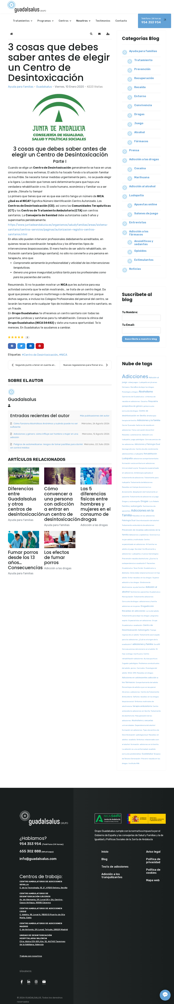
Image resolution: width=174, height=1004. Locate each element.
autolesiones (136, 435)
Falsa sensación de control (143, 430)
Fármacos (141, 141)
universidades (128, 725)
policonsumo (148, 406)
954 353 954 (151, 20)
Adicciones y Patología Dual (147, 444)
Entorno (140, 96)
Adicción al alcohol (142, 186)
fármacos (126, 387)
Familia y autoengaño (132, 506)
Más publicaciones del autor (94, 415)
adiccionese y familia (148, 601)
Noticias (135, 268)
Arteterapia (151, 416)
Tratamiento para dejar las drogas (136, 616)
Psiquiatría (153, 401)
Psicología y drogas (130, 392)
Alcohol (139, 132)
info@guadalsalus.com (38, 859)
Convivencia (143, 105)
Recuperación (144, 78)
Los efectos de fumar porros (56, 557)
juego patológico (137, 440)
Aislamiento (127, 492)
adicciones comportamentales (146, 459)
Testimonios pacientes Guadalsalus (145, 592)
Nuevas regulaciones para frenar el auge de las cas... (87, 365)
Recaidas (126, 435)
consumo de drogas (130, 411)
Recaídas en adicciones (133, 611)
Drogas (139, 114)
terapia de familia (129, 420)
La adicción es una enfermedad (135, 749)
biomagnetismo (128, 449)
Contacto (121, 20)
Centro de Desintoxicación (41, 354)
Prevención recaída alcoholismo (135, 559)
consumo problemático (131, 754)
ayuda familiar (139, 587)
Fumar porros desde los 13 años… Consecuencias (25, 560)
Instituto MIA (133, 763)
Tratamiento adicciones (143, 597)
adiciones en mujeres (131, 606)
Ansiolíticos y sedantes (143, 243)
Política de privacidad (153, 861)
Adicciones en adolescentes (134, 678)
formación (135, 744)
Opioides (140, 250)
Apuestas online (145, 204)
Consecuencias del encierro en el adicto (138, 649)
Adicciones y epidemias (139, 535)
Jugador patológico (130, 663)
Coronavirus (155, 535)
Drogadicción (147, 606)
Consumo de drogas (130, 601)
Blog (104, 859)
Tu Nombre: (130, 312)
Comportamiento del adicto (147, 682)
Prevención (142, 69)
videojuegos (133, 382)
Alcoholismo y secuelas (142, 720)
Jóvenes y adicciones (131, 692)
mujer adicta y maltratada (132, 540)
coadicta (132, 740)
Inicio (104, 851)
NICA (64, 354)
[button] (91, 34)
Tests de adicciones (114, 866)
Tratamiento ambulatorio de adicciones (138, 525)
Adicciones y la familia (148, 420)
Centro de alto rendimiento (147, 449)
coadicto (152, 749)
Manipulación (127, 597)
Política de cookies (153, 871)
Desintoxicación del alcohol (147, 521)
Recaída (140, 87)
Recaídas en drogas (145, 673)
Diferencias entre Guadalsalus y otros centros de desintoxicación (26, 501)
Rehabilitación (150, 454)
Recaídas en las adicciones (143, 516)
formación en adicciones (132, 730)
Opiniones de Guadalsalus (133, 397)
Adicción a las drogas (94, 525)
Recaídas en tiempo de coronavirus (136, 487)
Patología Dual (129, 520)
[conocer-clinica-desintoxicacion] (60, 117)
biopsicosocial (128, 702)
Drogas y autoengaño (131, 501)
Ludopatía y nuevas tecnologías (145, 554)
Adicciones (135, 376)
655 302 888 (30, 851)
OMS (134, 673)
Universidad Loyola (130, 468)
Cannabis (141, 668)
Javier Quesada (128, 425)
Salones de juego (146, 213)
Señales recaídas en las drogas (146, 697)
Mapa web (153, 880)
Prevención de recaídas (133, 530)
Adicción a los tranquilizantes (111, 876)
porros (133, 668)
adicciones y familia (142, 644)
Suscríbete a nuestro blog (141, 339)
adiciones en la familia (149, 744)
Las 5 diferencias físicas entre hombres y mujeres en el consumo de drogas (96, 504)
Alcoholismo (146, 391)
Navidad (138, 549)
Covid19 (157, 644)
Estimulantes (143, 259)
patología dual (142, 735)
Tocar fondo (138, 568)
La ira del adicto (152, 611)
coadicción (138, 625)
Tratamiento (143, 60)
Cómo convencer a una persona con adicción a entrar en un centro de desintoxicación (62, 504)
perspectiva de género (132, 406)
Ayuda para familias (20, 86)
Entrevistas (137, 222)
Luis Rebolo (154, 501)
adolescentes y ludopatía (132, 454)
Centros (63, 20)
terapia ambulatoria (142, 706)
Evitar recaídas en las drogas (140, 578)
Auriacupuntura (150, 659)
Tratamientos (21, 20)
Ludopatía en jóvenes (148, 382)
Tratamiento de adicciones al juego (144, 497)
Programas (44, 20)
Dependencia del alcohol (145, 725)
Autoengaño (144, 630)
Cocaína (140, 168)
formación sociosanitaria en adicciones (138, 463)
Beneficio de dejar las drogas (142, 387)
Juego (138, 123)
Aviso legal (153, 851)
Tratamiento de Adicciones (142, 482)
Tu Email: (128, 324)
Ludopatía (136, 195)
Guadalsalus (44, 86)
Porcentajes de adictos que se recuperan (139, 687)
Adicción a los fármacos (138, 233)
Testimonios (102, 20)
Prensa (134, 150)
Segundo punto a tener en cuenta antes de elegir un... (37, 365)
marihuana (138, 654)
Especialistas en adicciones (139, 621)
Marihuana (141, 177)
